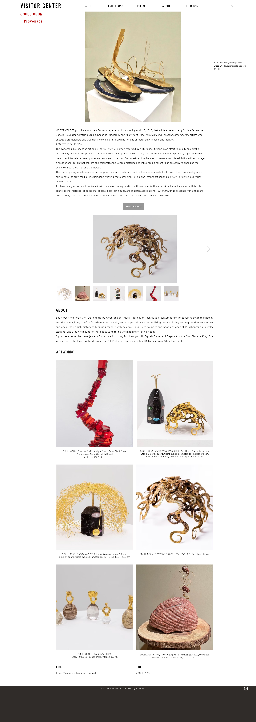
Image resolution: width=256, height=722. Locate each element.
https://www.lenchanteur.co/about (76, 673)
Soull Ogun (72, 135)
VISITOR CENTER (41, 5)
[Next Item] (208, 249)
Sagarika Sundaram (108, 135)
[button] (115, 6)
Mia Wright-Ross (135, 135)
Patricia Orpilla (87, 135)
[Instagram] (246, 688)
